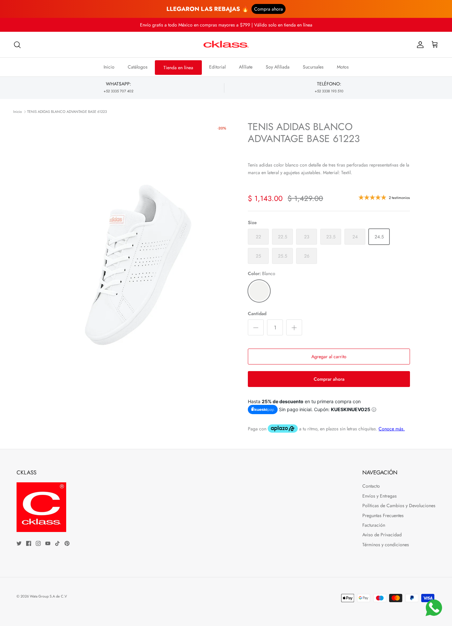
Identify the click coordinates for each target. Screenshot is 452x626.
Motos (343, 67)
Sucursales (313, 67)
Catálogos (138, 67)
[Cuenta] (419, 45)
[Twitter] (19, 543)
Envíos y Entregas (379, 496)
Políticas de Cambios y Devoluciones (398, 505)
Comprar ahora (329, 379)
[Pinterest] (67, 543)
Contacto (371, 486)
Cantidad (257, 314)
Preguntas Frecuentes (383, 515)
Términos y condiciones (385, 544)
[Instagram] (38, 543)
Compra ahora (268, 9)
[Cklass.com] (226, 44)
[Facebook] (28, 543)
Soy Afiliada (278, 67)
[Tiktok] (57, 543)
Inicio (109, 67)
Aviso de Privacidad (382, 534)
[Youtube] (47, 543)
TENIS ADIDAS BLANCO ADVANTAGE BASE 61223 (67, 111)
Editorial (217, 67)
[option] (138, 265)
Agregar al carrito (328, 356)
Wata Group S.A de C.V (48, 596)
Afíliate (245, 67)
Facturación (373, 525)
